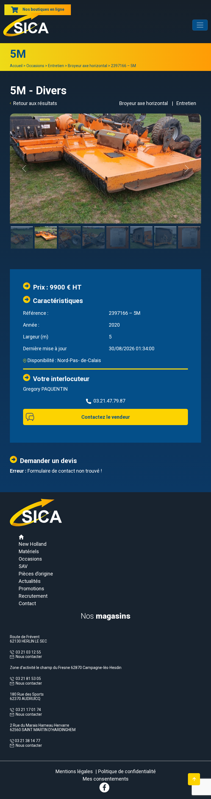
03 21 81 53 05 (27, 678)
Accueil (16, 66)
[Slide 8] (189, 227)
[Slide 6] (141, 227)
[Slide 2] (46, 227)
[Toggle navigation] (200, 25)
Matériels (29, 551)
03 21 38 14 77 (27, 741)
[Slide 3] (70, 227)
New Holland (32, 544)
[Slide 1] (22, 227)
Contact (27, 603)
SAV (23, 566)
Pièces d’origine (36, 574)
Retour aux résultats (35, 103)
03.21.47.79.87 (109, 401)
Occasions (35, 66)
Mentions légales (74, 771)
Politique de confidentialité (127, 771)
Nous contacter (29, 656)
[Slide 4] (93, 227)
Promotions (31, 588)
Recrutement (33, 596)
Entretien (56, 66)
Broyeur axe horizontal (87, 66)
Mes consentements (106, 779)
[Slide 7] (165, 227)
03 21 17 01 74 (27, 709)
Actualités (30, 581)
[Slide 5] (117, 227)
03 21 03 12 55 (27, 652)
